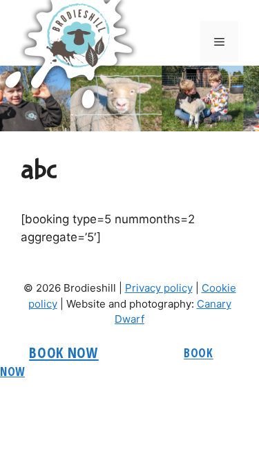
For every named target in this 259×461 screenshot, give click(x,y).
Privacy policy (159, 287)
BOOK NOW (64, 352)
